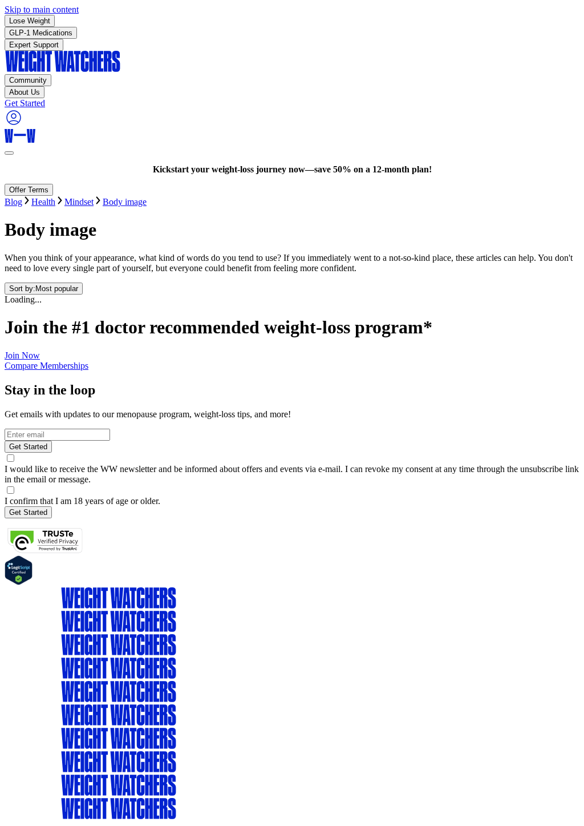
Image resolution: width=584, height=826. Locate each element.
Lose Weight (29, 21)
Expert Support (34, 45)
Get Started (28, 446)
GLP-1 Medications (40, 33)
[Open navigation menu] (9, 153)
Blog (13, 202)
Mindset (79, 202)
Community (28, 80)
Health (43, 202)
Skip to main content (42, 9)
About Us (24, 92)
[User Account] (14, 123)
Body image (125, 202)
